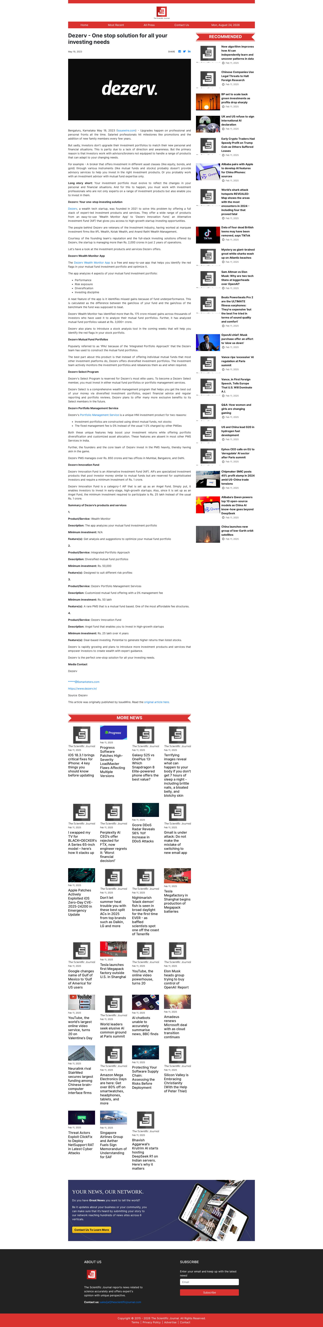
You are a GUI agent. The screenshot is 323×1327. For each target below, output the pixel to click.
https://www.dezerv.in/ (82, 688)
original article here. (157, 702)
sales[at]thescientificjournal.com (120, 1302)
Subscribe (209, 1292)
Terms (135, 1322)
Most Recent (116, 25)
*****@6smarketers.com (83, 681)
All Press (149, 25)
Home (84, 25)
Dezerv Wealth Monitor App (92, 262)
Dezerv (72, 208)
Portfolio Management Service (99, 415)
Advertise (170, 1322)
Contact (185, 1322)
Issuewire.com (126, 130)
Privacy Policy (152, 1322)
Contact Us (181, 25)
